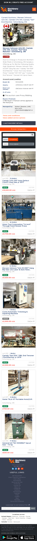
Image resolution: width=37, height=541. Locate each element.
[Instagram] (19, 468)
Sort (5, 144)
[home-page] (9, 9)
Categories (17, 488)
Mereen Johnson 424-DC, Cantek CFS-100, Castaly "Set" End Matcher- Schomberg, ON (18, 20)
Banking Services (17, 482)
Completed (13, 139)
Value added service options (14, 118)
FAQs (17, 495)
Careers (17, 496)
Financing (17, 483)
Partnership (17, 480)
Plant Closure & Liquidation (17, 477)
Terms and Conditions (17, 501)
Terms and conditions (11, 115)
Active (5, 139)
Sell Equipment (17, 475)
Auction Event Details (13, 123)
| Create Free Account (22, 2)
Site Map (17, 499)
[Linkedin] (13, 468)
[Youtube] (22, 468)
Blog (17, 498)
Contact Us (17, 485)
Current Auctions (8, 17)
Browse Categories (18, 129)
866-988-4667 (18, 466)
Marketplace (17, 491)
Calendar (17, 493)
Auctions (17, 490)
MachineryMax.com (18, 464)
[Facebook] (16, 468)
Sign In (7, 2)
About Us (17, 487)
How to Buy (17, 479)
